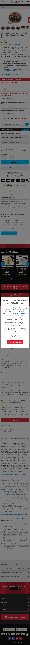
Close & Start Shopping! (15, 342)
